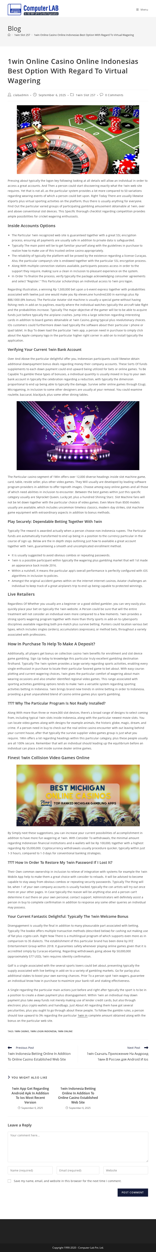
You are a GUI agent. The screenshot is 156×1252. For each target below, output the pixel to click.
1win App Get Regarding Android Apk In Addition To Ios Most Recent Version (30, 1095)
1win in (83, 1015)
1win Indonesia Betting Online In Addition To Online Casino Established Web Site (78, 1095)
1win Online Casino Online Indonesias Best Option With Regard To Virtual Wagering (84, 35)
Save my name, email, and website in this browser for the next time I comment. (67, 1181)
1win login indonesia (43, 1031)
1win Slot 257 (85, 95)
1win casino (21, 1031)
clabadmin (21, 95)
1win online (65, 1031)
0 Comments (114, 95)
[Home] (9, 35)
